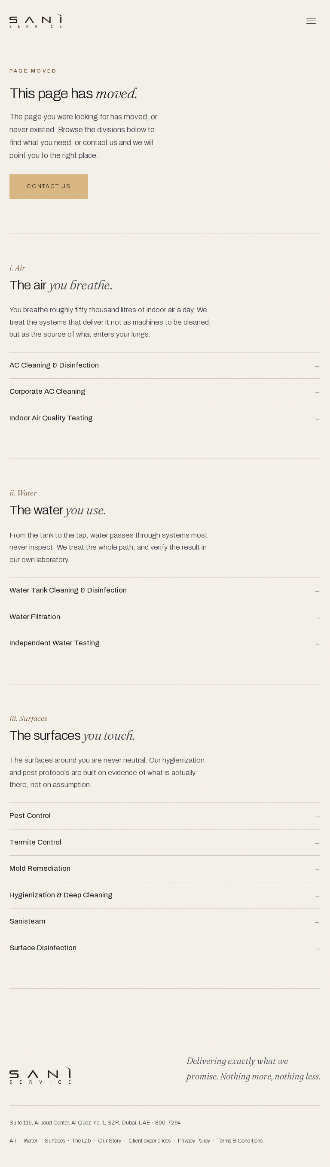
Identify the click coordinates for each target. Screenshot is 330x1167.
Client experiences (149, 1141)
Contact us (49, 186)
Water (30, 1141)
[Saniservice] (35, 20)
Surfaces (55, 1141)
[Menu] (311, 20)
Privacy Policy (194, 1141)
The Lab (81, 1141)
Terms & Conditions (240, 1141)
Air (12, 1141)
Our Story (109, 1141)
